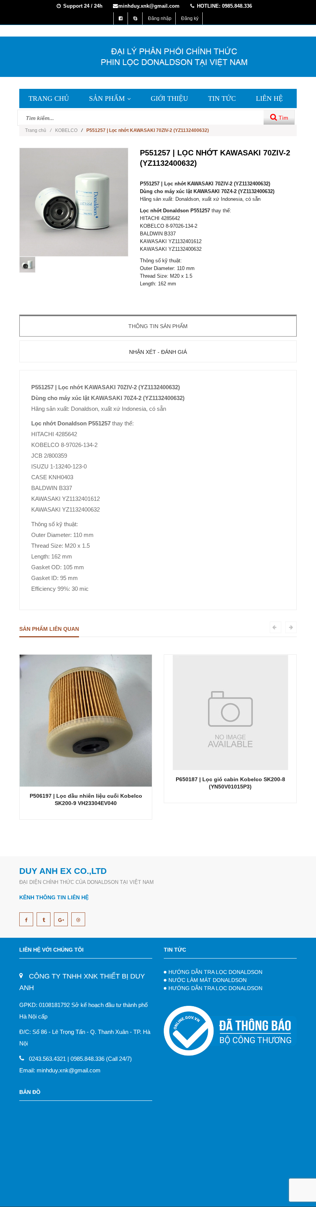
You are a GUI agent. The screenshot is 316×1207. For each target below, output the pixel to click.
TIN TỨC (222, 98)
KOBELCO (66, 130)
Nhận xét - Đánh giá (158, 352)
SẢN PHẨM (107, 98)
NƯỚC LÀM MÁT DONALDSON (207, 980)
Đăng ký (189, 18)
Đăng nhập (159, 18)
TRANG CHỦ (49, 98)
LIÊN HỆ (269, 98)
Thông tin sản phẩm (158, 326)
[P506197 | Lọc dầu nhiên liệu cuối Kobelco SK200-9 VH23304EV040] (86, 720)
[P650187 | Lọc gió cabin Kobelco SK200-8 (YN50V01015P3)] (230, 712)
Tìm (282, 118)
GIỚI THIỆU (169, 98)
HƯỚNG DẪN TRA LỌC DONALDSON (215, 972)
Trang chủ (38, 130)
